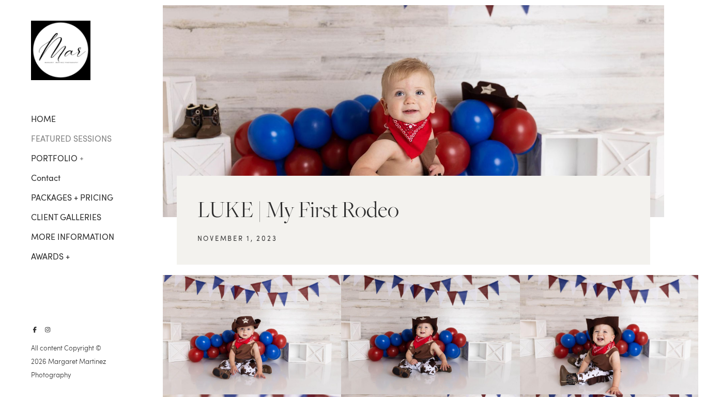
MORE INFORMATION (72, 236)
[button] (82, 157)
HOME (43, 119)
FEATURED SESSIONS (71, 138)
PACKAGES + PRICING (72, 197)
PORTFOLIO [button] (54, 158)
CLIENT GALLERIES (66, 217)
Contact (45, 178)
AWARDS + (50, 256)
